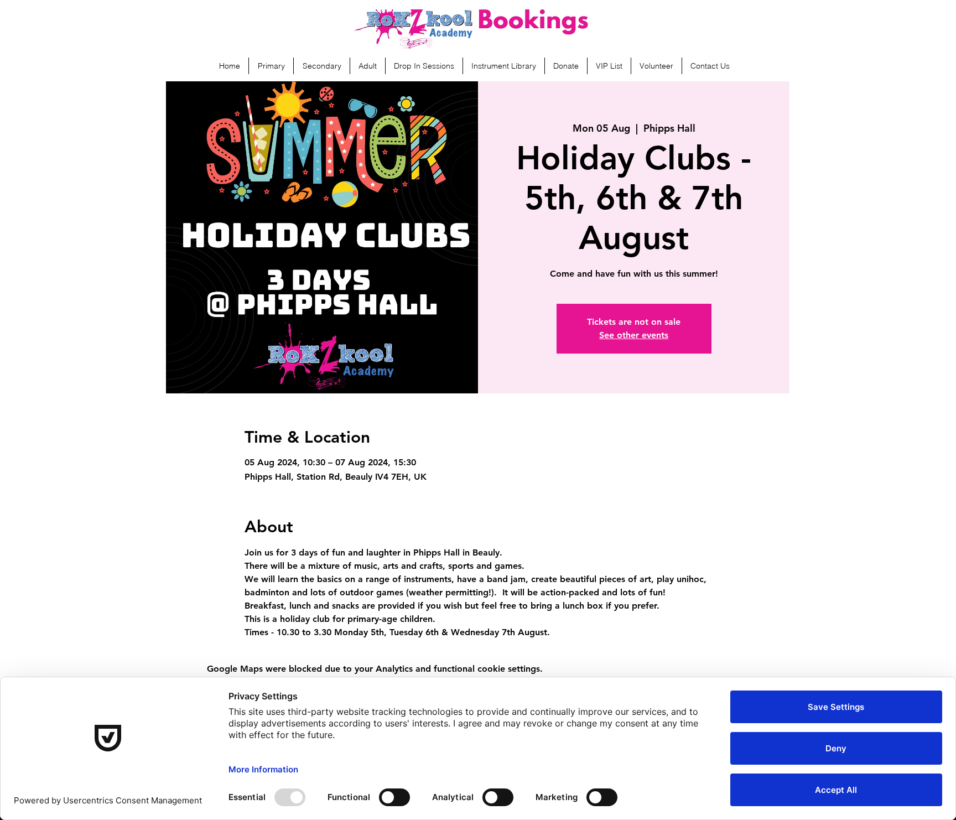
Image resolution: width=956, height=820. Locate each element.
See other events (633, 335)
